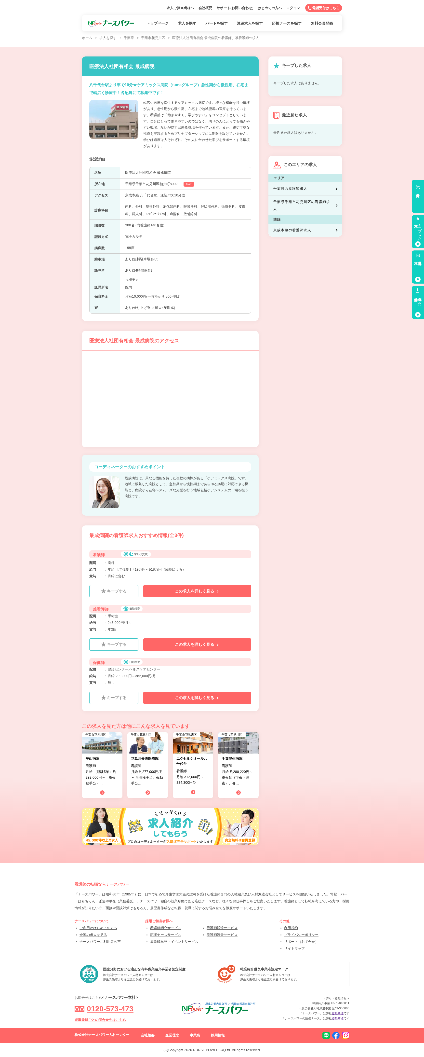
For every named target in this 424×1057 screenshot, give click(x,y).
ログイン (293, 8)
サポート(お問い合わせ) (235, 8)
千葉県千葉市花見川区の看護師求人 (301, 205)
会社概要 (205, 8)
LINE (326, 1035)
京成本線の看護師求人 (292, 230)
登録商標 (338, 1013)
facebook (336, 1035)
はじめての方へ (270, 8)
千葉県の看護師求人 (290, 189)
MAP (189, 184)
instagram (345, 1035)
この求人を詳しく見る (195, 591)
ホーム (87, 38)
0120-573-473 (110, 1009)
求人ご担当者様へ (180, 8)
